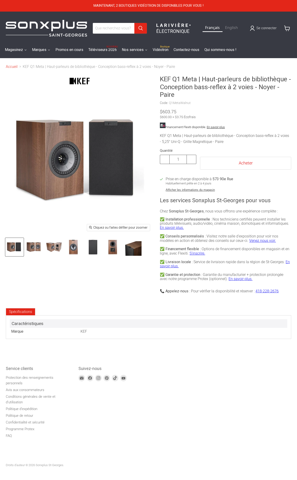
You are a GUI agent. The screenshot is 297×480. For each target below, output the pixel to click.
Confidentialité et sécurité (25, 422)
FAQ (9, 436)
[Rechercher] (140, 28)
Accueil (12, 67)
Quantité (166, 150)
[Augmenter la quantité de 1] (191, 159)
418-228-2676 (267, 291)
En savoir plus (216, 127)
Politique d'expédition (21, 409)
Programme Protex (20, 429)
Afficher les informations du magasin (190, 190)
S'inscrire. (197, 253)
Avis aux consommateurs (25, 390)
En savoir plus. (172, 227)
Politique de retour (19, 416)
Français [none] (212, 27)
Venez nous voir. (262, 240)
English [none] (231, 27)
